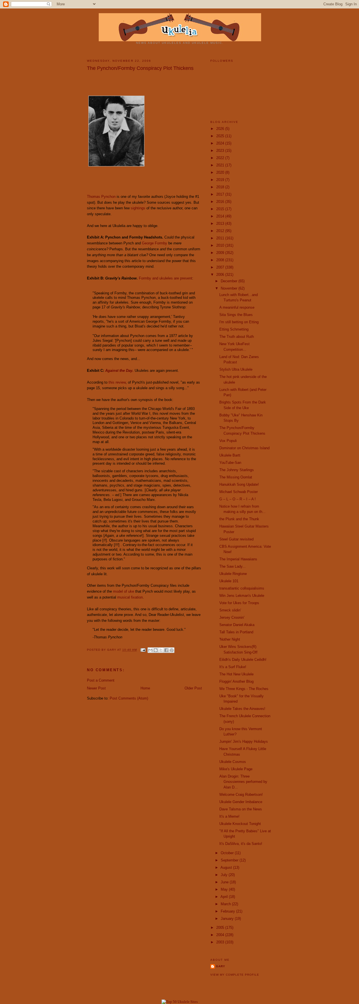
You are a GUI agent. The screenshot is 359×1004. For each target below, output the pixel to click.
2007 (220, 267)
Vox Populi (228, 441)
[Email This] (150, 650)
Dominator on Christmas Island (244, 448)
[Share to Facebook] (166, 650)
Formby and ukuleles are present (165, 278)
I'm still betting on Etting (239, 322)
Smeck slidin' (230, 610)
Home (145, 688)
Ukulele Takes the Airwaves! (242, 709)
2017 (220, 194)
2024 (220, 143)
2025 (220, 136)
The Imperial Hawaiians (238, 559)
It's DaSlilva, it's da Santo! (240, 844)
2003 (220, 942)
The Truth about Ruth (236, 336)
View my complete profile (234, 974)
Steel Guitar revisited (236, 539)
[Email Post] (143, 650)
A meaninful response (236, 307)
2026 (220, 129)
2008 (220, 260)
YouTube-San (230, 462)
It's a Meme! (229, 816)
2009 (220, 253)
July (225, 875)
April (224, 897)
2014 (220, 216)
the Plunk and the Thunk (239, 519)
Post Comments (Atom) (129, 698)
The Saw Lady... (232, 566)
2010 (220, 245)
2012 (220, 231)
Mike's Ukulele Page (235, 769)
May (225, 889)
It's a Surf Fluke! (232, 667)
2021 (220, 165)
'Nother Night (229, 639)
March (226, 904)
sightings (138, 208)
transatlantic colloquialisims (241, 588)
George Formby (154, 243)
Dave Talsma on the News (240, 809)
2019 (220, 180)
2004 (220, 935)
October (228, 853)
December (229, 281)
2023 (220, 150)
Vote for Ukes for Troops (239, 603)
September (230, 860)
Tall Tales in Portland (236, 632)
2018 (220, 187)
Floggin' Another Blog (236, 681)
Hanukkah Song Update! (239, 484)
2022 (220, 158)
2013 (220, 223)
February (228, 911)
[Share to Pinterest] (171, 650)
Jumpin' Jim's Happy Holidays (243, 741)
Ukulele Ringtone (233, 574)
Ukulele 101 (228, 581)
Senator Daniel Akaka (236, 625)
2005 (220, 927)
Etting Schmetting (233, 329)
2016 (220, 202)
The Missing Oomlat (235, 477)
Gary (112, 650)
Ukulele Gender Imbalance (240, 802)
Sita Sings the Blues (236, 315)
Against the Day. (119, 370)
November (229, 288)
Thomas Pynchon (101, 196)
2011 (220, 238)
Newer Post (96, 688)
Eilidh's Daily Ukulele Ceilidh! (242, 659)
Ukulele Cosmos (232, 762)
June (225, 882)
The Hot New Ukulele (236, 674)
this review (117, 382)
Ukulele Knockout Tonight (240, 824)
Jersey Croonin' (231, 617)
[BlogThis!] (155, 650)
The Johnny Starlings (236, 470)
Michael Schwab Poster (238, 492)
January (228, 918)
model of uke (123, 591)
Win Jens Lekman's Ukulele (241, 595)
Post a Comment (100, 680)
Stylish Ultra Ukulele (235, 369)
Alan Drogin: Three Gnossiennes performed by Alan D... (243, 781)
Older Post (193, 688)
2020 (220, 172)
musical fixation (130, 597)
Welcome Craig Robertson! (241, 794)
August (226, 867)
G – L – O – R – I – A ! (237, 499)
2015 (220, 209)
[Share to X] (161, 650)
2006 (220, 274)
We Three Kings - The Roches (243, 689)
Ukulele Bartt (229, 455)
